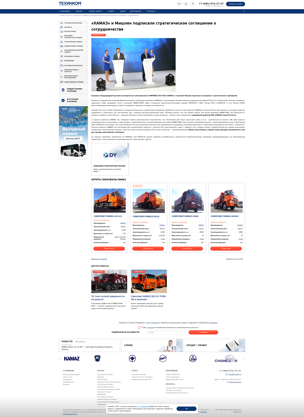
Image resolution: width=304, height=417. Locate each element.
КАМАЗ (123, 223)
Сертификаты (67, 379)
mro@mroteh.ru (217, 6)
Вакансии (66, 384)
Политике (213, 323)
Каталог (79, 11)
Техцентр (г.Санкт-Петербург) (142, 377)
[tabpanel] (73, 132)
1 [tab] (61, 155)
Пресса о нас (67, 377)
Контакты (151, 11)
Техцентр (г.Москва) (139, 374)
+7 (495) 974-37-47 (211, 3)
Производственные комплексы (177, 393)
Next (244, 358)
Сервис (111, 11)
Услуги (135, 371)
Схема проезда (235, 382)
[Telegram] (192, 3)
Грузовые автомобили (73, 23)
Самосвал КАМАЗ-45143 (108, 216)
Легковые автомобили (73, 65)
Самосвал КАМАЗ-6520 (146, 216)
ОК (186, 408)
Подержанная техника (73, 82)
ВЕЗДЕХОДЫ (69, 61)
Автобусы (68, 27)
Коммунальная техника (73, 46)
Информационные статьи (174, 379)
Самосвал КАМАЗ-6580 (185, 216)
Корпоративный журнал (71, 374)
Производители (68, 382)
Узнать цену (109, 249)
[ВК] (179, 3)
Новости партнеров (172, 377)
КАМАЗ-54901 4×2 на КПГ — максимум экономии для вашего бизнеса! (87, 348)
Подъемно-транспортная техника (73, 37)
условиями (143, 406)
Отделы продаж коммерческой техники (180, 388)
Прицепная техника (72, 56)
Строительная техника (73, 42)
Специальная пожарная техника (73, 51)
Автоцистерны (70, 31)
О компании (64, 11)
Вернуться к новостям (99, 259)
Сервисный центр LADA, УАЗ (141, 379)
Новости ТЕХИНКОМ (173, 374)
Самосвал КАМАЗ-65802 (225, 216)
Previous (59, 358)
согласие (154, 323)
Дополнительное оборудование (71, 77)
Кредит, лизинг (95, 11)
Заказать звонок (235, 4)
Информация (135, 11)
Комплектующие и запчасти (71, 71)
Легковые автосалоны (173, 390)
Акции (122, 11)
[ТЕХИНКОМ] (72, 4)
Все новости (80, 342)
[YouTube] (185, 3)
